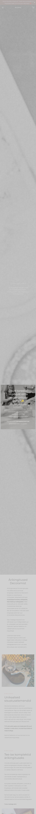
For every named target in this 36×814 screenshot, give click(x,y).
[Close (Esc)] (32, 387)
